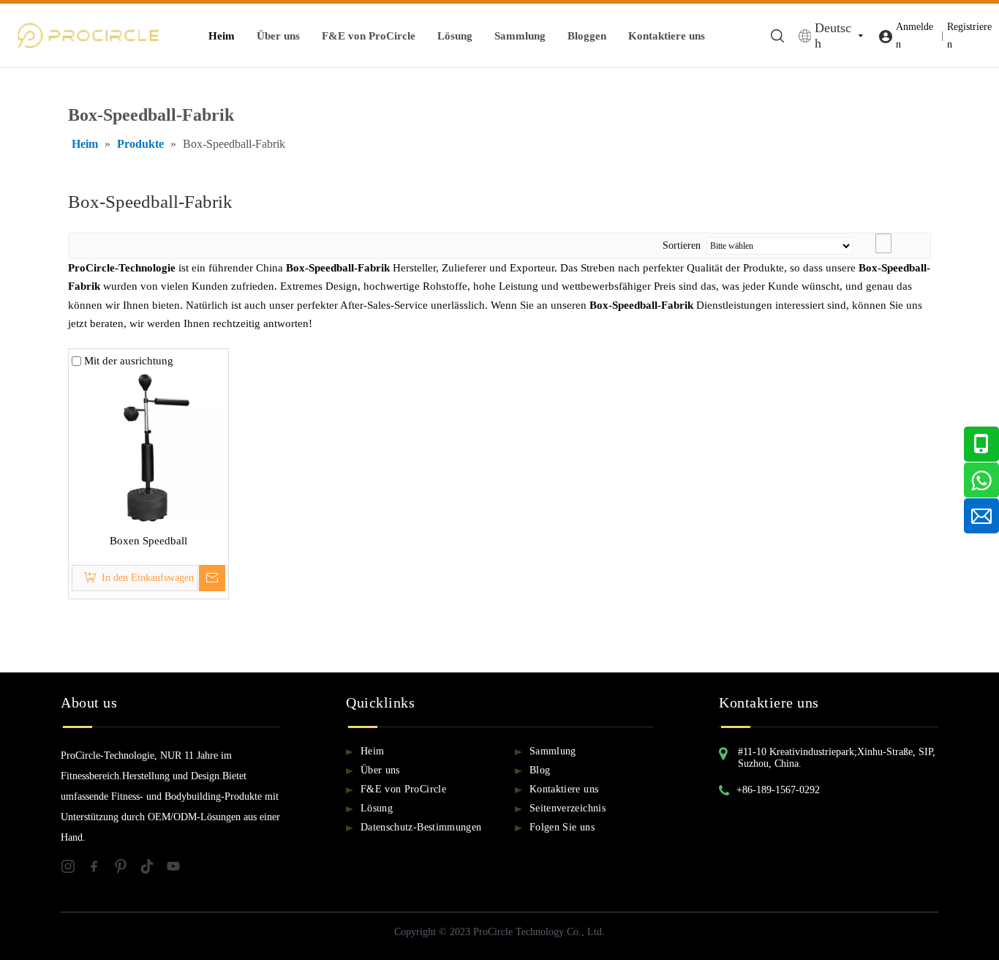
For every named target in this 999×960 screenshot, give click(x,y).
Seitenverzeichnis (567, 808)
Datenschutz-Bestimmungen (421, 827)
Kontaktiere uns (666, 36)
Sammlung (520, 36)
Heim (221, 36)
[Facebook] (100, 869)
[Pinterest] (126, 869)
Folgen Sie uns (562, 827)
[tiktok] (153, 869)
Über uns (278, 36)
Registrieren (969, 35)
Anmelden (914, 35)
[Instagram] (74, 869)
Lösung (454, 36)
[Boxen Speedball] (148, 445)
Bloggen (587, 36)
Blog (539, 770)
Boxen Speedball (148, 541)
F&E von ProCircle (368, 36)
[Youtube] (177, 869)
